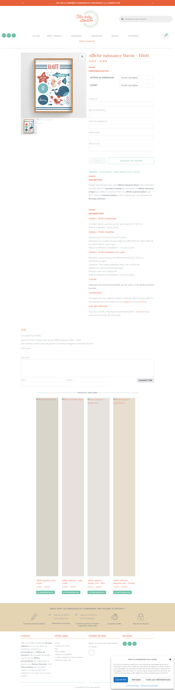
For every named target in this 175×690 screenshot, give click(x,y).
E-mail (70, 380)
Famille (115, 36)
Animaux (136, 172)
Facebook (142, 301)
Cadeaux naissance (105, 172)
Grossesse (96, 36)
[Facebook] (4, 35)
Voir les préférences (158, 679)
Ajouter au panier (131, 160)
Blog (56, 649)
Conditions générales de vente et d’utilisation (69, 657)
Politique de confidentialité (149, 685)
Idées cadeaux (54, 36)
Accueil (36, 36)
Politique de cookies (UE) (63, 660)
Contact (57, 643)
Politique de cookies (132, 685)
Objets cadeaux (87, 41)
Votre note (26, 348)
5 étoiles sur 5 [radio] (35, 351)
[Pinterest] (14, 35)
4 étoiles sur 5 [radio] (32, 351)
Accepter (120, 679)
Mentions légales (60, 651)
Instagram (127, 301)
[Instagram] (9, 35)
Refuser (136, 679)
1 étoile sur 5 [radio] (22, 351)
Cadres (93, 85)
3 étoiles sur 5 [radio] (29, 351)
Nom (24, 380)
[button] (170, 659)
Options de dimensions (102, 77)
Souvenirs (133, 36)
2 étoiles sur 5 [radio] (25, 351)
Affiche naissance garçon (123, 172)
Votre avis (25, 357)
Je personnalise (45, 592)
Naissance (76, 36)
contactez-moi (142, 311)
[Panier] (165, 36)
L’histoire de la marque (62, 646)
